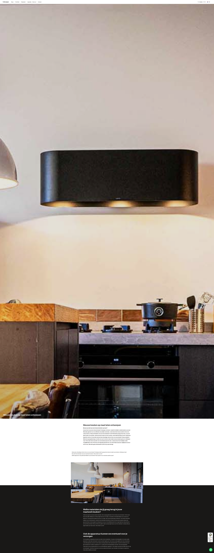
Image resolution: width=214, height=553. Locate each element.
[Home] (6, 2)
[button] (209, 2)
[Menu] (212, 533)
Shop (12, 1)
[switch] (210, 541)
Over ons (34, 1)
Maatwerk (23, 1)
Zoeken (201, 2)
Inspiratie (29, 1)
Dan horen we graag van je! (102, 549)
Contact (39, 1)
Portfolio (17, 1)
